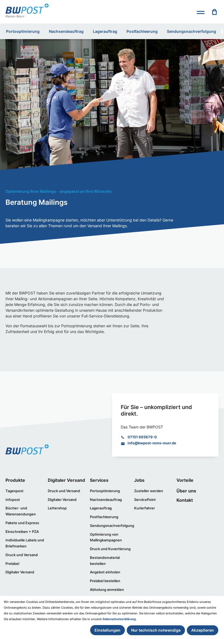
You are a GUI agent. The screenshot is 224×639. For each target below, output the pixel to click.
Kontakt (184, 500)
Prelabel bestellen (105, 581)
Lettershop (57, 508)
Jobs (139, 480)
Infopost (12, 499)
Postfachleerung (142, 31)
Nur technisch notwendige (156, 630)
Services (99, 480)
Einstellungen (107, 630)
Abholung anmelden (107, 589)
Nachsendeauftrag (66, 31)
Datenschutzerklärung (119, 619)
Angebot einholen (105, 572)
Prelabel (12, 563)
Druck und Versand (21, 555)
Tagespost (14, 491)
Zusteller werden (148, 491)
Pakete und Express (22, 523)
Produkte (15, 480)
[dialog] (112, 617)
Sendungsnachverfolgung (191, 31)
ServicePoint (145, 499)
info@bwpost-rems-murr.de (152, 443)
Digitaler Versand (19, 572)
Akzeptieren (202, 630)
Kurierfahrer (144, 508)
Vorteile (184, 480)
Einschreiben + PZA (22, 531)
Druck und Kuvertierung (110, 549)
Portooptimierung (23, 31)
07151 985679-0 (142, 437)
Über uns (186, 491)
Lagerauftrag (105, 31)
